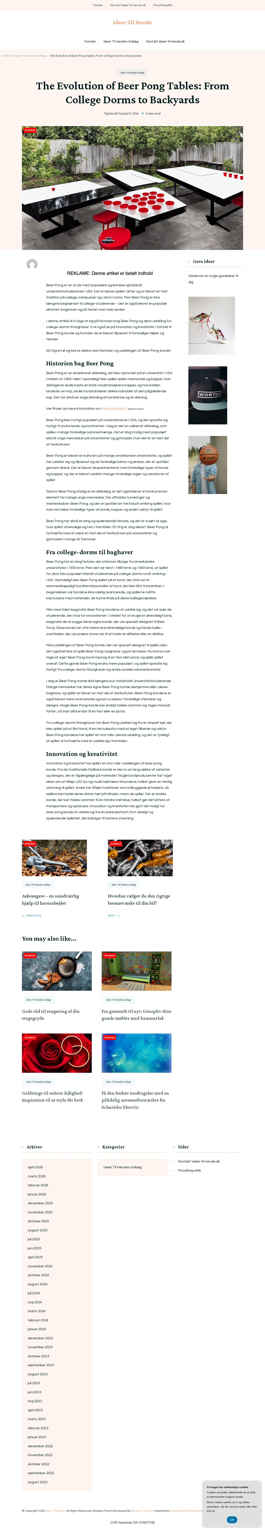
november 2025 (40, 1212)
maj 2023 (35, 1401)
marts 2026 (37, 1176)
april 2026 (35, 1167)
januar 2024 (37, 1329)
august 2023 (38, 1374)
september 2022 (41, 1473)
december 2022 (40, 1446)
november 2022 (40, 1455)
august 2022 (38, 1482)
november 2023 (40, 1347)
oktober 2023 (38, 1356)
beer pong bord (113, 408)
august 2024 (38, 1284)
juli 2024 (34, 1293)
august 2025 (38, 1230)
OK (232, 1520)
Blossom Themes (142, 1511)
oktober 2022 (38, 1464)
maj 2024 (35, 1302)
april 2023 (35, 1410)
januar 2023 (37, 1437)
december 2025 (40, 1203)
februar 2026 (38, 1185)
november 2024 (40, 1266)
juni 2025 (34, 1248)
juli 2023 (34, 1383)
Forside (98, 5)
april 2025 (35, 1257)
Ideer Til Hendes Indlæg (121, 41)
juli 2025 (34, 1239)
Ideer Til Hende (132, 22)
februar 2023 (38, 1428)
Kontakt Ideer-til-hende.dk (128, 5)
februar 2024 (38, 1320)
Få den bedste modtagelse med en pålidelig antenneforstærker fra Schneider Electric (135, 1100)
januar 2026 (37, 1194)
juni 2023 (34, 1392)
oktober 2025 (38, 1221)
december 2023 (40, 1338)
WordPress (177, 1511)
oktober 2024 (38, 1275)
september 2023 (41, 1365)
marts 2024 (37, 1311)
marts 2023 (37, 1419)
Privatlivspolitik (162, 5)
